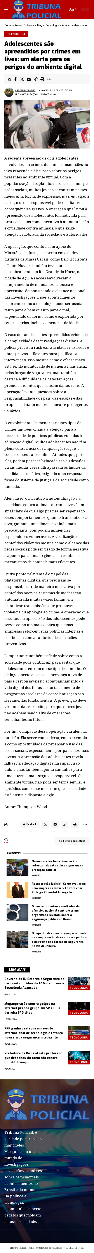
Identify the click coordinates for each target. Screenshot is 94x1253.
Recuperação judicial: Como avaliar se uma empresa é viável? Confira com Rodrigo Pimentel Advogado (59, 888)
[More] (49, 79)
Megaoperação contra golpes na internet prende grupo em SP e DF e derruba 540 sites (32, 1008)
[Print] (42, 79)
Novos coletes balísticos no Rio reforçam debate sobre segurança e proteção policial (58, 865)
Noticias (37, 875)
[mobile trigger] (8, 9)
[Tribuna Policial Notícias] (36, 9)
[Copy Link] (36, 79)
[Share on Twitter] (22, 79)
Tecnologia (16, 34)
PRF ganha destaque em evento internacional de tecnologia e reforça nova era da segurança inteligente (33, 1033)
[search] (64, 9)
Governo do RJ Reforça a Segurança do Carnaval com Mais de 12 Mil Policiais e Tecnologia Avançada (34, 983)
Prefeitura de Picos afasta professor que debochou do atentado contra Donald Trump (33, 1057)
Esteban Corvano (25, 90)
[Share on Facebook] (15, 79)
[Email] (29, 79)
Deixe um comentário (74, 841)
